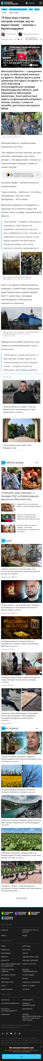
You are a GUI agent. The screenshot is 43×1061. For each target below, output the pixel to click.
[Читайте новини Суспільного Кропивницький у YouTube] (11, 1033)
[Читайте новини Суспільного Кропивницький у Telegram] (19, 1033)
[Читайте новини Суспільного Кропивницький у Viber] (15, 1033)
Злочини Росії (7, 982)
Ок (22, 1056)
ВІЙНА (3, 935)
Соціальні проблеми (31, 982)
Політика (5, 978)
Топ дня (25, 989)
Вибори (4, 957)
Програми (5, 1014)
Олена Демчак (11, 34)
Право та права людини (7, 970)
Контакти (5, 1000)
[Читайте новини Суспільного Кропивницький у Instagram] (7, 1033)
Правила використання (28, 1004)
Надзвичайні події (30, 957)
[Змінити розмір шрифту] (41, 39)
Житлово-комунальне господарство (11, 965)
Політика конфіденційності (9, 1010)
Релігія (4, 12)
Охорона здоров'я (30, 960)
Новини (4, 930)
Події (3, 946)
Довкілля (5, 960)
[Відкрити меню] (41, 3)
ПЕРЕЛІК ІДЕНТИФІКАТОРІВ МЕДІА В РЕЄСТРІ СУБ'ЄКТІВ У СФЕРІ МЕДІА (32, 1017)
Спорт (3, 986)
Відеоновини (7, 989)
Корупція (26, 946)
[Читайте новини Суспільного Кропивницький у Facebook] (2, 1033)
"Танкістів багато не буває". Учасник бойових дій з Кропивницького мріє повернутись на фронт (19, 409)
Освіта (25, 953)
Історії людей (28, 975)
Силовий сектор (8, 975)
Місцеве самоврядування (29, 970)
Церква (4, 9)
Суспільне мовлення (10, 1003)
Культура (26, 950)
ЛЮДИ (37, 9)
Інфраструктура (29, 964)
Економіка (5, 953)
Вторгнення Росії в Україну (18, 9)
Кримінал (5, 950)
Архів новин (27, 1000)
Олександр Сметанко (31, 34)
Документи (27, 1009)
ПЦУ (31, 9)
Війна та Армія (13, 12)
